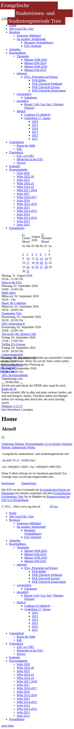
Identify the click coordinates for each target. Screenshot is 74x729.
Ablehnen (11, 368)
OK (2, 368)
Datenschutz (7, 371)
